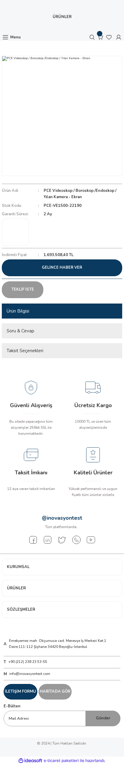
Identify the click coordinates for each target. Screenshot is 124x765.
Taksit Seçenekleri (25, 351)
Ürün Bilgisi (18, 311)
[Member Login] (118, 37)
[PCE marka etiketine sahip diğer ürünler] (15, 232)
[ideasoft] (30, 760)
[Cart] (100, 37)
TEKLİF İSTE (22, 289)
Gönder (103, 718)
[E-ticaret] (61, 760)
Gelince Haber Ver (62, 267)
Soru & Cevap (20, 331)
